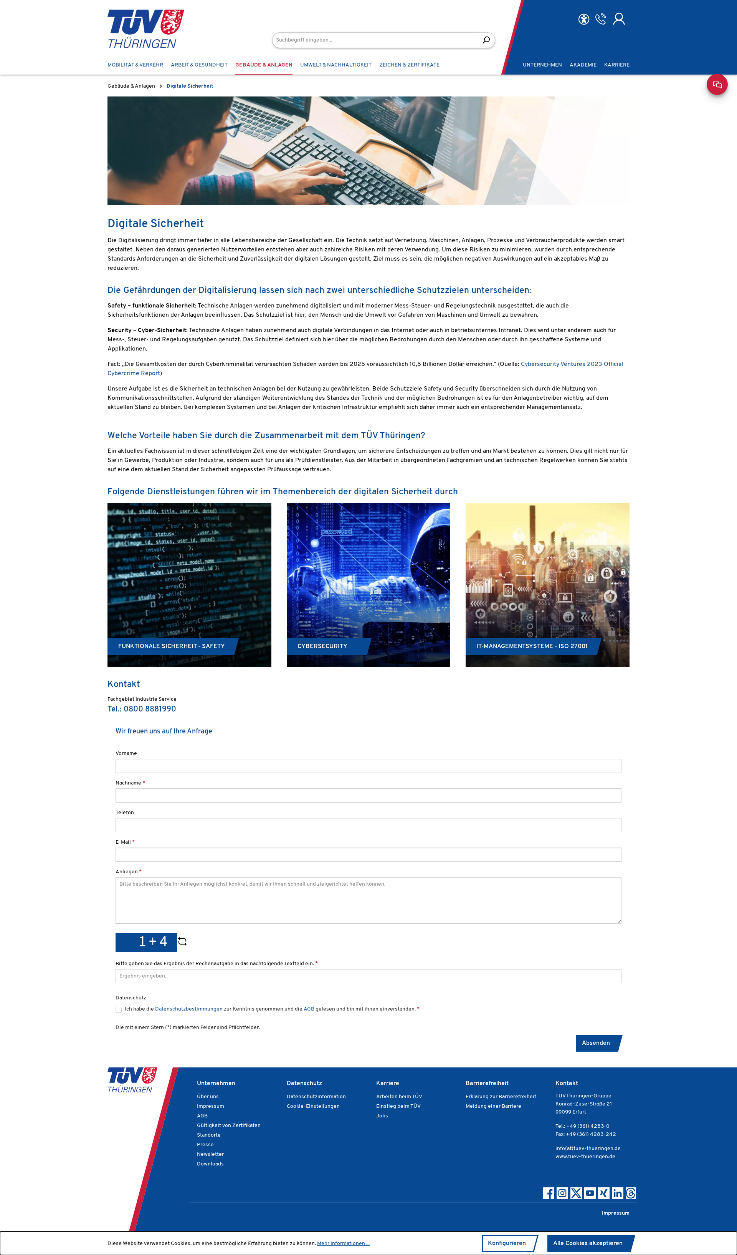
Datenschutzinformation (316, 1097)
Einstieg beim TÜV (398, 1106)
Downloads (210, 1164)
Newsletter (210, 1154)
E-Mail (125, 842)
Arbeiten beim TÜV (399, 1097)
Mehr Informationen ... (343, 1244)
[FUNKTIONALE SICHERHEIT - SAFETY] (189, 585)
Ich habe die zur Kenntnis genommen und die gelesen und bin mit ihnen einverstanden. (272, 1009)
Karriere (387, 1083)
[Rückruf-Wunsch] (600, 19)
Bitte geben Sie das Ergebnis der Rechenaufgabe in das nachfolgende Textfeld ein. (217, 964)
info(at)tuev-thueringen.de (588, 1149)
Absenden (596, 1043)
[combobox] (375, 40)
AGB (309, 1009)
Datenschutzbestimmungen (189, 1009)
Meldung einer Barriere (493, 1106)
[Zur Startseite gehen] (134, 29)
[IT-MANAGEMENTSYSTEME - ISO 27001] (548, 585)
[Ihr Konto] (619, 19)
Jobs (382, 1116)
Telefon (125, 813)
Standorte (209, 1135)
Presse (205, 1145)
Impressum (210, 1106)
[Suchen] (486, 40)
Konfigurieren (507, 1243)
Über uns (208, 1097)
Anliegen (129, 872)
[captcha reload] (182, 943)
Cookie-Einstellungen (313, 1106)
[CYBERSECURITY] (369, 585)
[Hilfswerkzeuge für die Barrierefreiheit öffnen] (583, 19)
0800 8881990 (150, 709)
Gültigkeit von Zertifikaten (229, 1126)
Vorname (126, 753)
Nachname (130, 783)
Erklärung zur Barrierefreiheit (501, 1097)
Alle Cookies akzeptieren (588, 1243)
